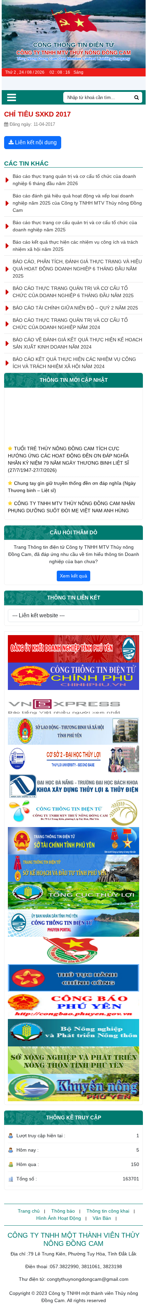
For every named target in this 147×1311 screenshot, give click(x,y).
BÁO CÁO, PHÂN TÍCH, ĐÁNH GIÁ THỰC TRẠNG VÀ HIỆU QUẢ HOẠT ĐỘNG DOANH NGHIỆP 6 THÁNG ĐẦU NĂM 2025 (77, 269)
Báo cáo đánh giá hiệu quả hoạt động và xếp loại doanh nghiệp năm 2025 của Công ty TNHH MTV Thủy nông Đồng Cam (77, 203)
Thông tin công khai (107, 1211)
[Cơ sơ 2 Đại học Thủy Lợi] (73, 758)
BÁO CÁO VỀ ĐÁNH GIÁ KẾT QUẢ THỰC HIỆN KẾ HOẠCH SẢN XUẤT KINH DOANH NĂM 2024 (77, 343)
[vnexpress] (73, 703)
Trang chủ (29, 1211)
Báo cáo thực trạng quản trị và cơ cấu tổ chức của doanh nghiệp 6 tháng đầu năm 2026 (74, 179)
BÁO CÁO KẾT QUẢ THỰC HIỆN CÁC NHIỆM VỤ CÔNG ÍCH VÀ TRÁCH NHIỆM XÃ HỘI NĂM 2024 (74, 362)
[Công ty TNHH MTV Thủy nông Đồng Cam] (73, 813)
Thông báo (63, 1211)
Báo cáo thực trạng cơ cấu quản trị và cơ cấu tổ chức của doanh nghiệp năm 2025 (75, 226)
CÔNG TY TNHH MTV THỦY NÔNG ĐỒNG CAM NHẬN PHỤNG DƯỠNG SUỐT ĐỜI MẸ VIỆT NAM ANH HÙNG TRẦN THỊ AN (71, 505)
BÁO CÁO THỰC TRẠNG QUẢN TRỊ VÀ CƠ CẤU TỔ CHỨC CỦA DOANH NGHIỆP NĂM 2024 (70, 323)
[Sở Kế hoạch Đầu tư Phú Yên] (73, 868)
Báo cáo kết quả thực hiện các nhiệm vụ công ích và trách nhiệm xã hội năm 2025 (75, 245)
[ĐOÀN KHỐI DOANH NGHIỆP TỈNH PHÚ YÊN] (73, 950)
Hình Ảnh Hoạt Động (58, 1218)
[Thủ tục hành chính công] (73, 978)
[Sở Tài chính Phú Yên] (73, 840)
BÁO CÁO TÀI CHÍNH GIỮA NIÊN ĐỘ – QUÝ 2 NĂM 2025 (75, 308)
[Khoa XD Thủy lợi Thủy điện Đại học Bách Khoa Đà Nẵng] (73, 786)
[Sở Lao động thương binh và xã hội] (73, 731)
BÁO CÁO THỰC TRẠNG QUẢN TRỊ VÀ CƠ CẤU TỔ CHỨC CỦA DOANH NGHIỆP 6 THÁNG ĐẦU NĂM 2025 (73, 292)
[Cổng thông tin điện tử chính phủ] (73, 676)
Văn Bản (102, 1218)
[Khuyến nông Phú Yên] (73, 1087)
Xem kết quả (73, 576)
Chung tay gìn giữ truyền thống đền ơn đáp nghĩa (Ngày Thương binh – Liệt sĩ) (72, 481)
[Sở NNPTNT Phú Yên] (73, 1060)
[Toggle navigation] (12, 97)
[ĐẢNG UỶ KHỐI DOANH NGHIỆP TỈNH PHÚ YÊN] (73, 649)
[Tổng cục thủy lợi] (73, 895)
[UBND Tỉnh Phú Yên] (73, 923)
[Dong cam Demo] (73, 20)
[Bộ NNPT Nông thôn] (73, 1032)
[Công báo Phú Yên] (73, 1005)
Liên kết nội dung (35, 142)
